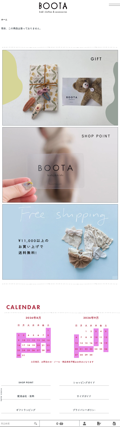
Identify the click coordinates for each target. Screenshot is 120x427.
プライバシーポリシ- (84, 410)
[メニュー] (113, 7)
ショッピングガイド (84, 382)
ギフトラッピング (25, 410)
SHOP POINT (26, 382)
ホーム (4, 19)
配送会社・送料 (26, 396)
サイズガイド (84, 396)
